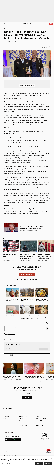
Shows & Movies (6, 416)
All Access (5, 418)
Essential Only (48, 463)
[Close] (51, 458)
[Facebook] (4, 451)
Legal (37, 416)
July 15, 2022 (34, 146)
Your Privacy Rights (40, 414)
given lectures (24, 198)
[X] (7, 451)
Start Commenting (27, 274)
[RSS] (18, 451)
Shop (4, 420)
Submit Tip (27, 397)
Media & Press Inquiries (41, 418)
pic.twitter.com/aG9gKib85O (15, 142)
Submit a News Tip (40, 425)
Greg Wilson (7, 41)
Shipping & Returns (40, 420)
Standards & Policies (40, 422)
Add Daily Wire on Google (28, 85)
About (20, 414)
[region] (27, 461)
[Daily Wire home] (27, 24)
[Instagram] (11, 451)
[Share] (48, 47)
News (4, 414)
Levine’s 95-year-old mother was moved (20, 171)
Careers (21, 420)
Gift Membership (23, 425)
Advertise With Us (23, 416)
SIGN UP (50, 23)
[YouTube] (15, 451)
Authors (21, 418)
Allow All (39, 463)
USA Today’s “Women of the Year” (34, 153)
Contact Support (23, 422)
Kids (4, 422)
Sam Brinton (12, 96)
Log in (35, 279)
